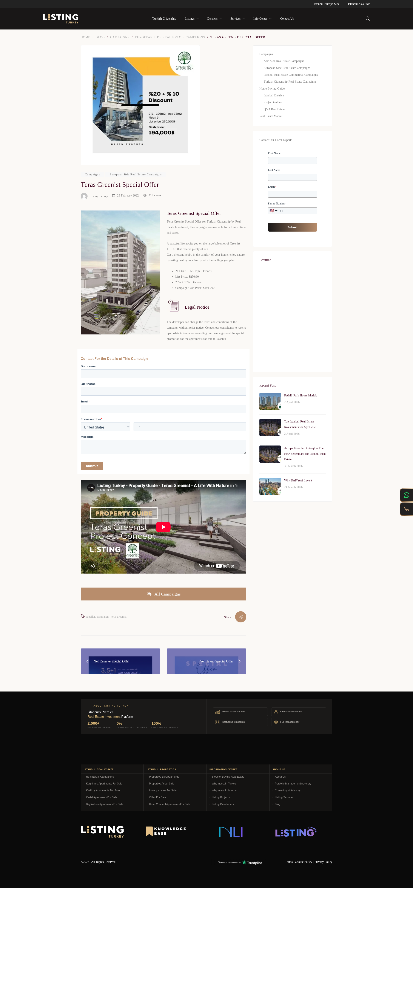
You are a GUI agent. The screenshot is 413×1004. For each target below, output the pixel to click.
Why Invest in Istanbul (224, 790)
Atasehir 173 (272, 351)
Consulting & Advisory (288, 790)
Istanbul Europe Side (326, 4)
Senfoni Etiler (273, 544)
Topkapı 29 (271, 593)
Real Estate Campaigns (100, 776)
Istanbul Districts (274, 95)
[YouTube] (184, 861)
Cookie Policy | (304, 861)
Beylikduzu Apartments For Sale (104, 804)
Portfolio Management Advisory (293, 783)
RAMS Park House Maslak (300, 395)
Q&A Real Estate (274, 109)
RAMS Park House (277, 303)
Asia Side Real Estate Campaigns (284, 61)
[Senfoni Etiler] (292, 533)
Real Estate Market (270, 116)
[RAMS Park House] (292, 291)
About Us (280, 776)
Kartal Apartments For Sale (101, 797)
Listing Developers (223, 804)
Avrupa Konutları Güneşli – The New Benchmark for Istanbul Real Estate (305, 454)
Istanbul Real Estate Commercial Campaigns (291, 74)
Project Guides (273, 102)
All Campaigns (167, 594)
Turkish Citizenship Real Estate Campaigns (290, 81)
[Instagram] (196, 861)
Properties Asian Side (161, 783)
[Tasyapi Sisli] (292, 630)
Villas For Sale (157, 797)
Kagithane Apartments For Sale (104, 783)
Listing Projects (221, 797)
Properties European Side (164, 776)
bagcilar (90, 616)
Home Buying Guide (272, 88)
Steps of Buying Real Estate (228, 776)
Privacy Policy (323, 861)
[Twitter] (159, 861)
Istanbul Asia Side (359, 4)
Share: (228, 617)
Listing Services (284, 797)
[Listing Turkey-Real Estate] (60, 19)
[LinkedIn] (171, 861)
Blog (277, 804)
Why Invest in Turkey (224, 783)
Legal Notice (197, 307)
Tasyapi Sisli (272, 641)
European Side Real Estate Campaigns (136, 174)
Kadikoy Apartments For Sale (103, 790)
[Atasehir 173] (292, 340)
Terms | (290, 861)
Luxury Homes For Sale (163, 790)
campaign (103, 616)
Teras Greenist (118, 616)
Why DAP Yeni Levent (298, 480)
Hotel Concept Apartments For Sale (169, 804)
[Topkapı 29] (292, 581)
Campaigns (92, 174)
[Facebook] (146, 861)
